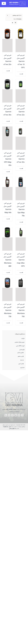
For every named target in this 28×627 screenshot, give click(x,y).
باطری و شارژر (20, 353)
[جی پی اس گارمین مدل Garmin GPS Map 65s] (7, 138)
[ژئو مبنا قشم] (14, 392)
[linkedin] (15, 415)
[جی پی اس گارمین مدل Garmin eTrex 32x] (21, 138)
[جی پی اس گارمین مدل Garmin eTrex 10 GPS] (21, 40)
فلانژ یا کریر (21, 364)
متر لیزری (22, 367)
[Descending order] (7, 15)
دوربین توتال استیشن (19, 342)
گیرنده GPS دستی (20, 346)
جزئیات (20, 74)
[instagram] (19, 415)
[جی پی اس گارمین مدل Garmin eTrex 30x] (7, 91)
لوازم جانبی (21, 350)
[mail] (9, 415)
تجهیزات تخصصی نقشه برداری (9, 409)
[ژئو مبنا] (17, 2)
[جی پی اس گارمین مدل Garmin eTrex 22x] (21, 91)
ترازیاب (22, 338)
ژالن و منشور (21, 356)
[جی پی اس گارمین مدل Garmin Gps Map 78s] (21, 188)
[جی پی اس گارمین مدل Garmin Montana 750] (7, 289)
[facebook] (22, 415)
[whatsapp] (12, 415)
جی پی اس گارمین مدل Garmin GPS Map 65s (7, 159)
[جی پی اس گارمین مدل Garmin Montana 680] (7, 239)
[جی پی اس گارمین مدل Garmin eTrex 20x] (7, 40)
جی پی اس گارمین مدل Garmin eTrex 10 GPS (21, 61)
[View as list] (15, 22)
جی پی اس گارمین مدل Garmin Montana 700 (21, 310)
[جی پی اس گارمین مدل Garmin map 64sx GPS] (21, 239)
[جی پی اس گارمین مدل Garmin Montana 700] (21, 289)
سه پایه (22, 360)
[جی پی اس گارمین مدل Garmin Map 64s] (7, 188)
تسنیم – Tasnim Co (7, 426)
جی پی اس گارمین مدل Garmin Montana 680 (7, 260)
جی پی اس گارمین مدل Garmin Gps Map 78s (21, 209)
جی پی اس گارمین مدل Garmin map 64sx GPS (21, 260)
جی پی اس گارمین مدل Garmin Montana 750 (7, 310)
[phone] (6, 415)
